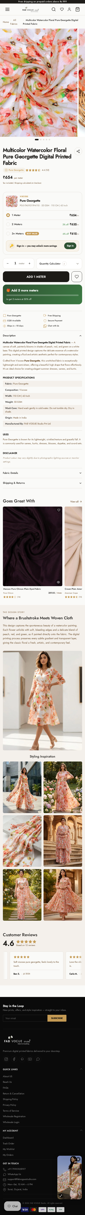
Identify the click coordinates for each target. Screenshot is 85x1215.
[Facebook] (14, 1059)
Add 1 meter (36, 277)
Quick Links (10, 1069)
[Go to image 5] (49, 139)
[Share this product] (78, 151)
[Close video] (78, 1159)
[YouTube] (30, 1059)
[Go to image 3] (43, 139)
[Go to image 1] (37, 139)
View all (74, 501)
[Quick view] (58, 582)
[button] (64, 263)
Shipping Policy (10, 1099)
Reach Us (7, 1082)
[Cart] (77, 9)
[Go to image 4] (46, 139)
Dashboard (8, 1137)
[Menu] (7, 9)
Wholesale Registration (14, 1116)
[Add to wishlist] (76, 276)
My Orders (8, 1155)
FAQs (5, 1087)
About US (7, 1076)
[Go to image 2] (40, 139)
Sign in (70, 245)
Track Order (8, 1143)
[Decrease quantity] (7, 263)
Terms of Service (11, 1110)
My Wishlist (8, 1149)
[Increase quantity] (29, 263)
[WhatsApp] (38, 1059)
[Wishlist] (62, 9)
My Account (10, 1130)
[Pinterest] (22, 1059)
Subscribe (57, 1018)
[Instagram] (6, 1059)
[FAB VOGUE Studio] (30, 9)
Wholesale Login (11, 1122)
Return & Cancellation (13, 1093)
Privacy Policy (9, 1105)
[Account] (69, 9)
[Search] (53, 9)
